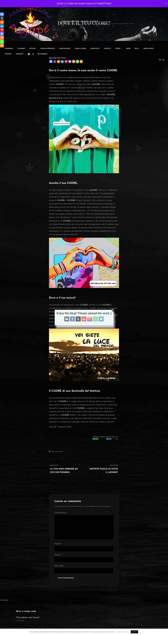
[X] (2, 18)
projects (19, 54)
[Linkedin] (2, 26)
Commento (61, 512)
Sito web (58, 565)
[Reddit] (2, 22)
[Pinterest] (2, 30)
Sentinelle (59, 451)
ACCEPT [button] (134, 632)
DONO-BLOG (94, 48)
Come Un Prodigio (47, 48)
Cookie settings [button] (122, 632)
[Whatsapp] (2, 42)
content (8, 54)
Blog (137, 48)
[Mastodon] (2, 34)
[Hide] (1, 49)
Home (128, 48)
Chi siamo (21, 48)
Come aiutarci (64, 48)
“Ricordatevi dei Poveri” (28, 617)
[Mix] (2, 38)
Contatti (107, 48)
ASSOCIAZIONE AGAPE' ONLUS (79, 21)
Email (58, 554)
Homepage (9, 48)
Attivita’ (32, 48)
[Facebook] (2, 14)
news (53, 451)
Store (117, 48)
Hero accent (148, 48)
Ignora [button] (166, 3)
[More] (2, 45)
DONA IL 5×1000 (80, 48)
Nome (58, 543)
